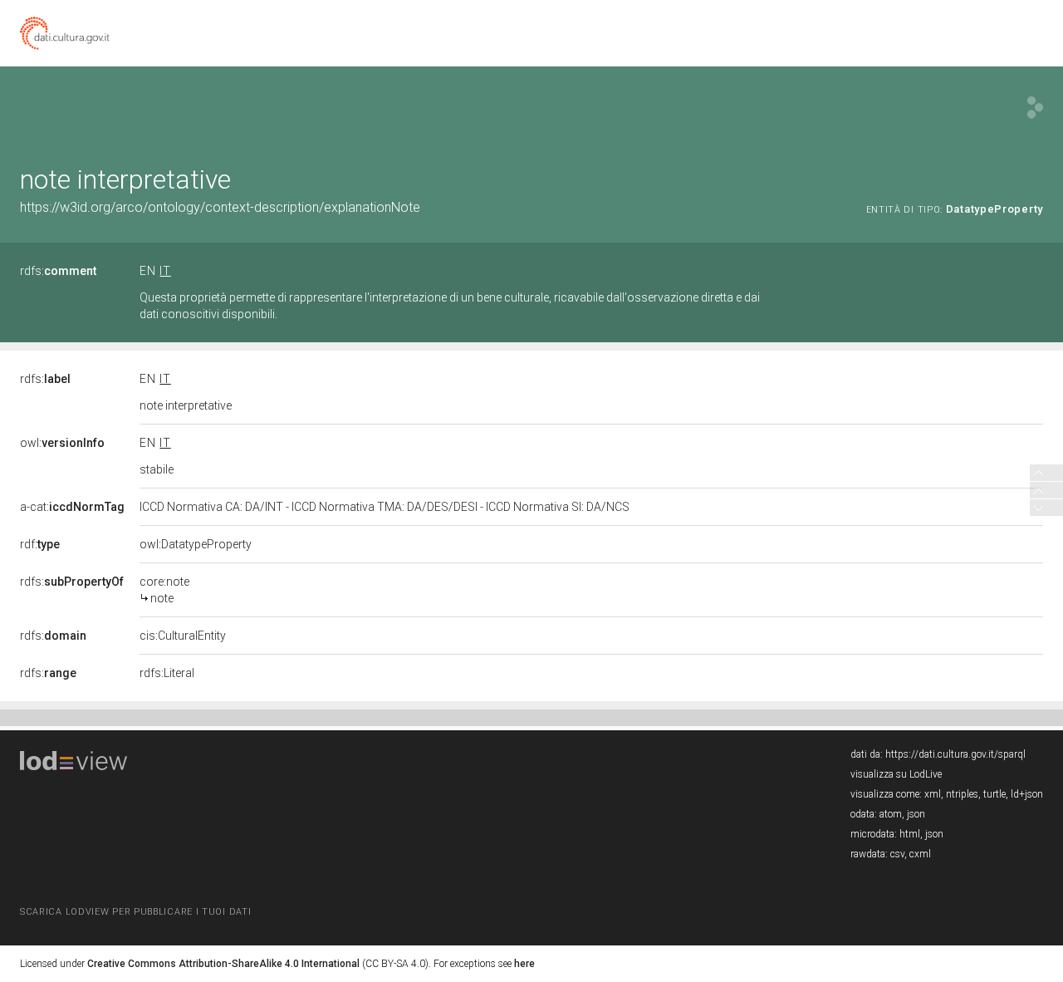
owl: (62, 442)
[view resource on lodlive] (1035, 107)
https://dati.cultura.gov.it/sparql (955, 754)
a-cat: (72, 506)
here (524, 964)
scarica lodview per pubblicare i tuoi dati (135, 911)
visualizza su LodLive (896, 774)
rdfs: (58, 270)
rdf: (40, 544)
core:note (164, 590)
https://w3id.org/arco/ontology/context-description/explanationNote (220, 207)
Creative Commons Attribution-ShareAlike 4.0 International (223, 964)
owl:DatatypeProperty (196, 544)
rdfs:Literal (167, 673)
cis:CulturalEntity (183, 635)
